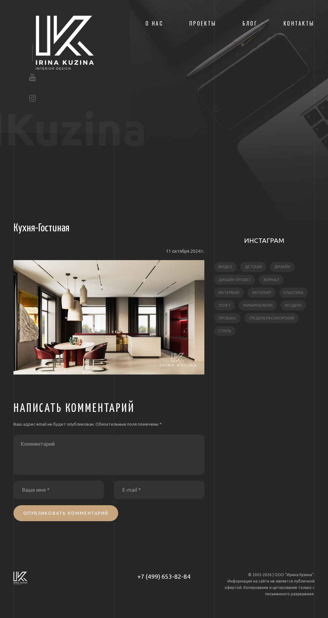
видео (225, 267)
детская (253, 267)
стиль (224, 331)
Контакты (299, 23)
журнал (271, 280)
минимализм (258, 305)
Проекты (203, 23)
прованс (227, 318)
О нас (154, 23)
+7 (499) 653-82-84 (164, 576)
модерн (293, 305)
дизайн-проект (234, 280)
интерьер (261, 292)
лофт (224, 305)
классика (293, 292)
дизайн (282, 267)
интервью (229, 292)
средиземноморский (271, 318)
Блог (249, 23)
